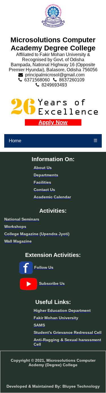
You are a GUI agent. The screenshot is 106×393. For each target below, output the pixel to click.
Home (15, 140)
